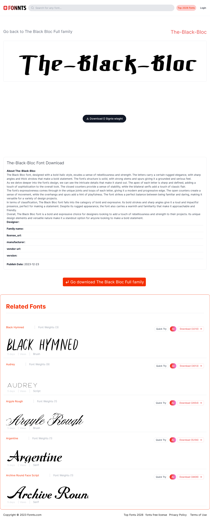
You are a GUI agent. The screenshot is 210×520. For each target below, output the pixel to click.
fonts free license (156, 514)
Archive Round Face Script (22, 475)
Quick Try (161, 328)
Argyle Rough (14, 401)
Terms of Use (198, 514)
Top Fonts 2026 (133, 514)
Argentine (12, 438)
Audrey (10, 364)
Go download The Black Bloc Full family (106, 282)
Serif (36, 465)
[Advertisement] (105, 98)
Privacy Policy (178, 514)
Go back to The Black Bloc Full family (37, 31)
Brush (36, 354)
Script (37, 391)
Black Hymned (15, 327)
